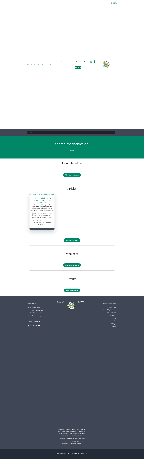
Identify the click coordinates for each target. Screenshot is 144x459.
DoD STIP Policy (111, 321)
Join (92, 62)
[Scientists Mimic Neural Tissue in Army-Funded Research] (42, 194)
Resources (69, 62)
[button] (73, 62)
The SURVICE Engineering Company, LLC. (75, 453)
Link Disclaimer (111, 312)
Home (70, 150)
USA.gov (113, 324)
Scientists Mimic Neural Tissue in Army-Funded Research (42, 200)
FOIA (115, 318)
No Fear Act (113, 315)
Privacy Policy (112, 307)
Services (78, 62)
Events (86, 62)
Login (79, 67)
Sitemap (114, 326)
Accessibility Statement (109, 310)
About (62, 62)
